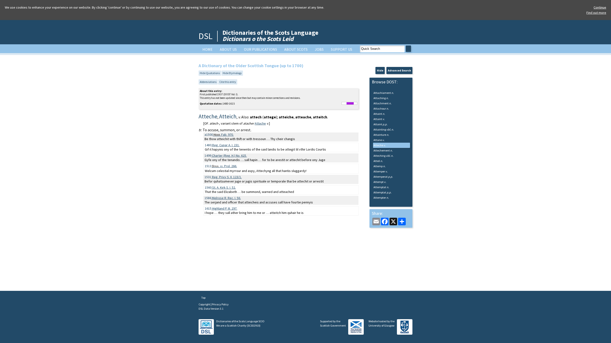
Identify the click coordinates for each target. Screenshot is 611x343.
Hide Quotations (210, 73)
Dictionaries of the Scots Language (270, 36)
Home (207, 49)
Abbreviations (208, 82)
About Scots (296, 49)
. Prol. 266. (224, 166)
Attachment (382, 103)
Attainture (381, 134)
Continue (600, 7)
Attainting (384, 129)
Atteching (383, 155)
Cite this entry (227, 82)
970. (224, 134)
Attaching (381, 98)
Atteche (380, 145)
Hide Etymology (232, 73)
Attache (260, 123)
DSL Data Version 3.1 (211, 308)
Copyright (205, 304)
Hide (380, 70)
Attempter (381, 197)
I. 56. (226, 198)
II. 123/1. (227, 177)
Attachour (381, 108)
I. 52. (224, 187)
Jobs (319, 49)
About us (228, 49)
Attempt (380, 182)
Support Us (341, 49)
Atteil (378, 161)
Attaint (379, 114)
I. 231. (226, 145)
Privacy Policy (220, 304)
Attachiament (384, 93)
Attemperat (383, 176)
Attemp (379, 166)
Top (203, 297)
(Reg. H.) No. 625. (229, 155)
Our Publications (260, 49)
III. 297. (224, 208)
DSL (205, 36)
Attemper (381, 171)
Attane (379, 140)
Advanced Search (399, 70)
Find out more (596, 12)
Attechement (383, 150)
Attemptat (381, 187)
